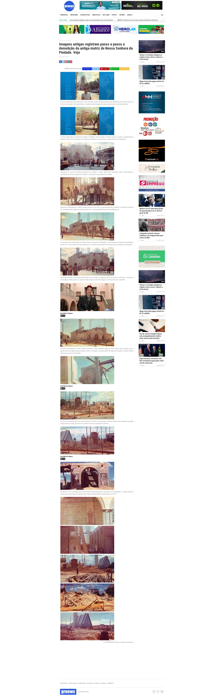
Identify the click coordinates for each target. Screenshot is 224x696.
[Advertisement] (96, 657)
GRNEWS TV (111, 683)
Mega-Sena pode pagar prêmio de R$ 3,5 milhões (152, 82)
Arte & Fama (106, 15)
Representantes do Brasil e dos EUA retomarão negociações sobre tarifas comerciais (152, 360)
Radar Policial (96, 15)
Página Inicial (64, 15)
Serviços (129, 15)
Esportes (114, 15)
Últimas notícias (85, 15)
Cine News (122, 15)
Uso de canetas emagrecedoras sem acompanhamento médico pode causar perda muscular (151, 336)
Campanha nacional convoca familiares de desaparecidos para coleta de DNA (151, 235)
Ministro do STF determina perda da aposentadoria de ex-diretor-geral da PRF (151, 210)
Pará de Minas (74, 15)
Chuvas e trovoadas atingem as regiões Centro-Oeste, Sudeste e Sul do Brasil (151, 57)
